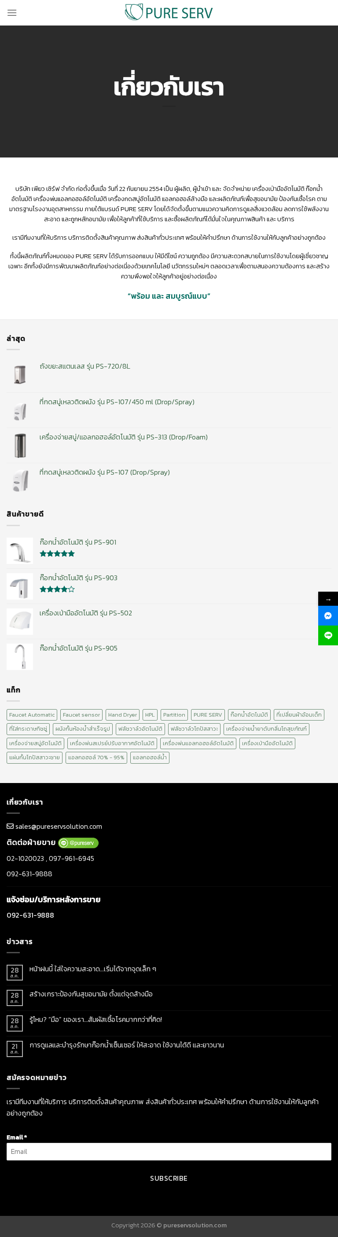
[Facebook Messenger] (328, 616)
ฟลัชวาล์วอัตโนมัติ (140, 729)
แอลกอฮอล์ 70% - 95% (96, 757)
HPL (150, 714)
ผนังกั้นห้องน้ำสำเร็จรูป (82, 729)
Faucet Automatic (32, 714)
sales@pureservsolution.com (58, 826)
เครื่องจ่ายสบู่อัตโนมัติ (35, 743)
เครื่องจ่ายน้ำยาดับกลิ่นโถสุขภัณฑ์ (266, 729)
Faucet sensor (81, 714)
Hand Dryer (122, 714)
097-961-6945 (71, 858)
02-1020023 (25, 858)
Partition (174, 714)
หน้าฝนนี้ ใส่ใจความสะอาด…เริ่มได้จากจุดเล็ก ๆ (92, 969)
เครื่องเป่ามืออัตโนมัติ (267, 743)
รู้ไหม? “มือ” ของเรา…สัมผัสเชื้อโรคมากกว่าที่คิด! (95, 1019)
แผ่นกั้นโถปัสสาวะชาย (34, 757)
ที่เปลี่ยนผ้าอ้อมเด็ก (299, 714)
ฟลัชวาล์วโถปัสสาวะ (194, 729)
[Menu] (12, 12)
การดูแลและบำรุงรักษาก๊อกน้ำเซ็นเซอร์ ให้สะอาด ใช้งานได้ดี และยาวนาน (126, 1045)
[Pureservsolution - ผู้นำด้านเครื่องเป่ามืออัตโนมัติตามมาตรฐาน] (169, 13)
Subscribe (168, 1178)
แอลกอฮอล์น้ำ (150, 757)
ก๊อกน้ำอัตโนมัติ (249, 714)
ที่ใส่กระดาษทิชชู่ (28, 729)
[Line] (328, 635)
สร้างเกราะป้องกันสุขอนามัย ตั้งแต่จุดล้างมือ (91, 994)
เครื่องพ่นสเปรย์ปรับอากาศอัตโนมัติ (112, 743)
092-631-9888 (29, 873)
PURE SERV (208, 714)
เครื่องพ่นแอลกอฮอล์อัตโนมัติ (198, 743)
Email (17, 1137)
